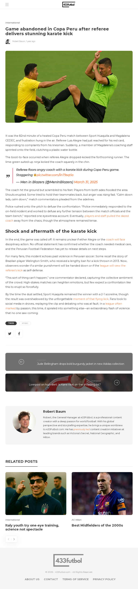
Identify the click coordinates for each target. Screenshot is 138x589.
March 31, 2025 (86, 182)
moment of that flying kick (91, 299)
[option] (36, 502)
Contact (51, 579)
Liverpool (96, 380)
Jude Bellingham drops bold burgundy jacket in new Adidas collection (80, 363)
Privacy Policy (104, 579)
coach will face (115, 239)
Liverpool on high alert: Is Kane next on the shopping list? (65, 384)
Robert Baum (18, 41)
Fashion (41, 360)
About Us (32, 579)
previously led (81, 429)
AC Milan (76, 519)
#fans (25, 323)
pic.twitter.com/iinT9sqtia (55, 175)
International (12, 22)
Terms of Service (75, 579)
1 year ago (30, 41)
